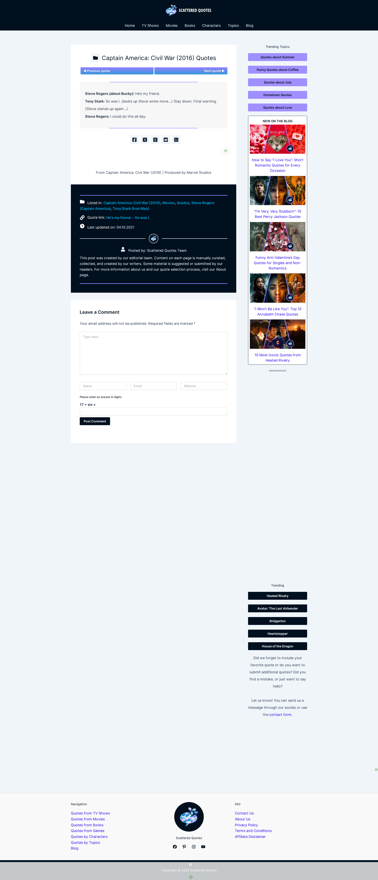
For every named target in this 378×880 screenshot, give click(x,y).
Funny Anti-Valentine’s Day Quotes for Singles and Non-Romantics (277, 262)
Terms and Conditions (253, 831)
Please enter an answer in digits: (101, 397)
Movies (172, 25)
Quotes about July (278, 82)
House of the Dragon (277, 646)
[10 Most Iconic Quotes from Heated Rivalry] (277, 334)
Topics (233, 25)
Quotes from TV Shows (90, 813)
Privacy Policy (246, 825)
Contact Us (244, 813)
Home (130, 25)
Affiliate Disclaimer (250, 837)
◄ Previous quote (96, 71)
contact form (280, 715)
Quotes (183, 203)
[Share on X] (145, 139)
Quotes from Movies (88, 819)
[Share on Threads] (155, 139)
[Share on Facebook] (134, 139)
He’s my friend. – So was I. (128, 218)
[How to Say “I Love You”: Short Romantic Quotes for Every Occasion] (277, 139)
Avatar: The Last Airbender (277, 608)
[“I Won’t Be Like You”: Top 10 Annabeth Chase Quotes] (277, 288)
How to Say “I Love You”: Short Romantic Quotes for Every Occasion (277, 165)
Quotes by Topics (85, 842)
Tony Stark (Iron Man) (131, 208)
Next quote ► (214, 71)
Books (190, 25)
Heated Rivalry (277, 596)
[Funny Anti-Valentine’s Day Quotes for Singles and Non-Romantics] (277, 236)
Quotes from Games (87, 831)
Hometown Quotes (277, 95)
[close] (190, 864)
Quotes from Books (87, 825)
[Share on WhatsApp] (176, 139)
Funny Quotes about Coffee (277, 70)
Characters (211, 25)
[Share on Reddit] (165, 139)
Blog (249, 25)
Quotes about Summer (278, 57)
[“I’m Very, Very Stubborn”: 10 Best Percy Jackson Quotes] (277, 190)
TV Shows (150, 25)
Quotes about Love (277, 107)
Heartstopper (278, 634)
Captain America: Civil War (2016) (131, 203)
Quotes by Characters (89, 837)
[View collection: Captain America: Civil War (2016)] (95, 58)
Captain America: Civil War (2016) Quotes (159, 57)
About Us (242, 819)
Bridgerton (278, 621)
